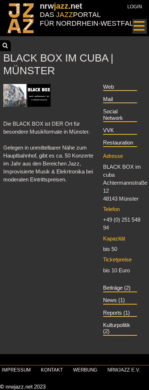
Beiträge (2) (117, 288)
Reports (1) (116, 313)
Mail (108, 99)
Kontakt (52, 370)
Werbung (85, 370)
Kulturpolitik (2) (116, 328)
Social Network (113, 115)
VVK (108, 130)
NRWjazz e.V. (123, 370)
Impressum (16, 370)
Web (108, 87)
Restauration (118, 143)
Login (134, 6)
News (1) (114, 300)
